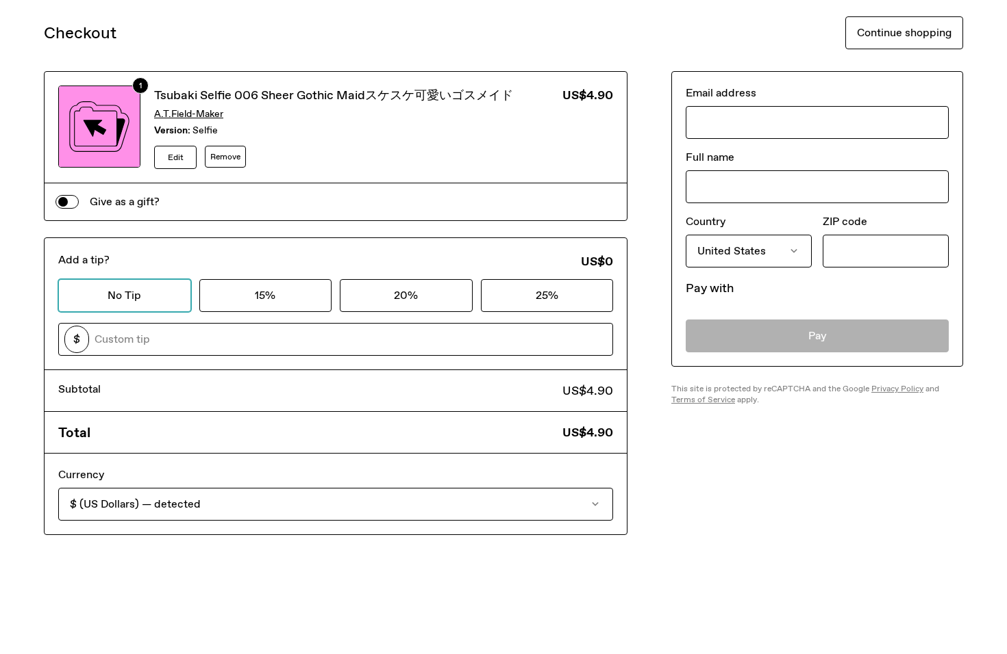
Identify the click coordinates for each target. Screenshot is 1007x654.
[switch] (67, 202)
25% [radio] (547, 295)
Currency (81, 474)
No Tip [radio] (124, 295)
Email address (721, 92)
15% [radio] (265, 295)
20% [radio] (406, 295)
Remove (225, 156)
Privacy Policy (897, 388)
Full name (710, 157)
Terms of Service (703, 399)
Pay (817, 335)
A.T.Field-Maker (188, 114)
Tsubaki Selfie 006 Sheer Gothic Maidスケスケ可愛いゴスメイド (333, 95)
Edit (176, 157)
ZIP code (845, 221)
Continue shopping (904, 32)
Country (705, 221)
